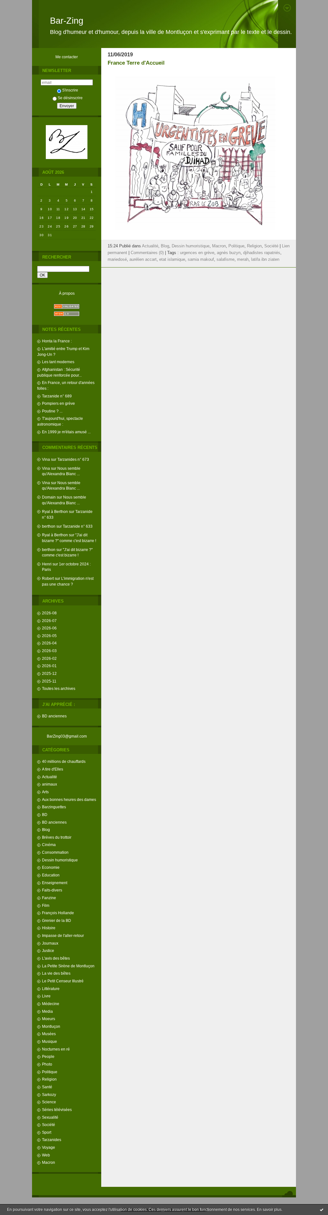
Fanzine (49, 898)
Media (47, 1011)
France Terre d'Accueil (136, 63)
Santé (47, 1087)
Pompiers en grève (58, 403)
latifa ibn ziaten (265, 259)
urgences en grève (197, 253)
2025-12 (49, 673)
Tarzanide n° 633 (78, 526)
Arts (45, 792)
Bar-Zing (66, 21)
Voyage (48, 1147)
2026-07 (49, 621)
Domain (49, 497)
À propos (67, 293)
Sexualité (50, 1117)
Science (49, 1102)
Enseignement (54, 883)
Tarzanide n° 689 (57, 396)
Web (46, 1155)
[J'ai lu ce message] (321, 1209)
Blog (46, 829)
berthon (48, 526)
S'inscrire (70, 90)
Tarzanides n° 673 (73, 459)
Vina (46, 459)
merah (243, 259)
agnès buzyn (229, 253)
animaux (49, 784)
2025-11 (49, 681)
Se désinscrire (70, 98)
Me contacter (66, 57)
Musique (49, 1041)
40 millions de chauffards (64, 761)
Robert (48, 578)
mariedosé (117, 259)
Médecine (50, 1004)
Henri (47, 564)
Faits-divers (52, 890)
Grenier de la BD (56, 920)
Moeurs (48, 1019)
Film (45, 905)
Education (51, 875)
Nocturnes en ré (56, 1049)
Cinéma (49, 845)
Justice (48, 950)
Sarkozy (49, 1094)
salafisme (225, 259)
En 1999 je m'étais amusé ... (66, 432)
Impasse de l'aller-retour (63, 935)
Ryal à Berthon (55, 511)
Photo (47, 1064)
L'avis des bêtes (56, 958)
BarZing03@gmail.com (67, 736)
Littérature (51, 989)
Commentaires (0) (147, 253)
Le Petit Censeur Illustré (63, 981)
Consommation (55, 852)
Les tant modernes (58, 362)
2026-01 (49, 666)
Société (48, 1125)
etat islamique (172, 259)
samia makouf (201, 259)
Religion (49, 1079)
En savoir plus (269, 1209)
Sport (46, 1132)
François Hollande (58, 913)
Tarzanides (51, 1140)
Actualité (49, 777)
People (48, 1056)
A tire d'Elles (52, 769)
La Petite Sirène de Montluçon (68, 966)
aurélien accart (143, 259)
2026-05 (49, 636)
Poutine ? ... (52, 411)
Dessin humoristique (60, 860)
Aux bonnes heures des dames (69, 799)
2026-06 (49, 628)
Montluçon (51, 1026)
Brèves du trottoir (56, 837)
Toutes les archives (58, 688)
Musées (49, 1034)
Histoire (48, 928)
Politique (49, 1072)
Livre (46, 996)
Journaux (50, 943)
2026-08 (49, 613)
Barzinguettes (54, 807)
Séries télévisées (57, 1109)
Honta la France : (57, 341)
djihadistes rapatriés (261, 253)
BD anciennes (54, 716)
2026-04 (49, 643)
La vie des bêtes (56, 973)
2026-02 (49, 658)
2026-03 (49, 651)
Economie (51, 867)
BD (44, 814)
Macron (48, 1162)
